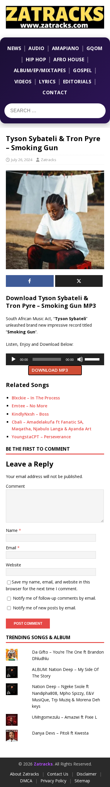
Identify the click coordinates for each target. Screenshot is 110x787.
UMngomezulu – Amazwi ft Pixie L (64, 717)
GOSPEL (82, 70)
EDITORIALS (77, 81)
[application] (55, 359)
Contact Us (57, 774)
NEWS (14, 48)
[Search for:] (40, 111)
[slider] (93, 358)
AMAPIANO (65, 48)
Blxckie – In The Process (36, 398)
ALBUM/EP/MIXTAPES (40, 70)
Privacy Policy (53, 780)
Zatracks (48, 159)
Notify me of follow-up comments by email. (54, 598)
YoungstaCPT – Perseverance (41, 436)
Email (11, 547)
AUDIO (36, 48)
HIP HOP (36, 59)
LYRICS (47, 81)
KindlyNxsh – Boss (30, 414)
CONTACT (55, 92)
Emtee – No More (29, 406)
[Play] (13, 359)
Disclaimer (87, 774)
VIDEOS (23, 81)
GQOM (95, 48)
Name (12, 530)
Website (13, 565)
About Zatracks (24, 774)
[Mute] (80, 359)
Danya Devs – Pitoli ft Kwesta (60, 733)
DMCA (26, 780)
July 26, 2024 (21, 159)
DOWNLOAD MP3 (50, 370)
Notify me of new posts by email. (44, 608)
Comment (15, 486)
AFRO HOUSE (68, 59)
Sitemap (82, 780)
